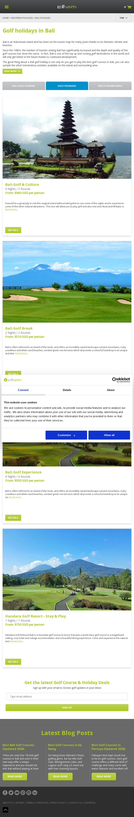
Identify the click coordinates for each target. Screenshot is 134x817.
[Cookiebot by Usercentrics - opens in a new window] (114, 380)
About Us (8, 802)
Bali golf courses (23, 86)
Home (6, 17)
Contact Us (75, 802)
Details (13, 230)
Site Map (19, 802)
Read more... (11, 209)
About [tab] (111, 389)
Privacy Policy (58, 802)
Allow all (109, 435)
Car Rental (90, 802)
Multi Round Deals (110, 86)
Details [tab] (67, 389)
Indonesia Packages (22, 17)
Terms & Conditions (37, 802)
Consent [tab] (23, 389)
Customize (64, 435)
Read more (10, 71)
